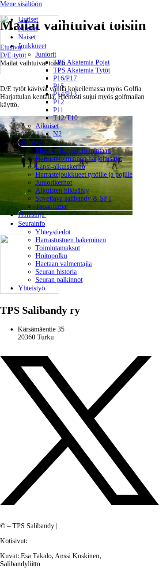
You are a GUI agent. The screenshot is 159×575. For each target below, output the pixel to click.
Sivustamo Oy (49, 541)
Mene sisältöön (21, 4)
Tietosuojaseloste (82, 525)
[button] (88, 46)
